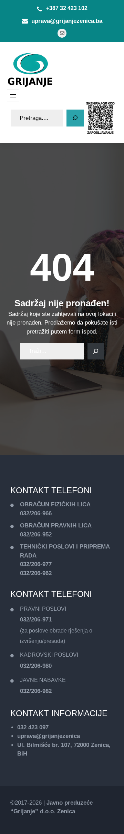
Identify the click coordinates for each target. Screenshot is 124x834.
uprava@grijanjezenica (48, 736)
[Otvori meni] (13, 96)
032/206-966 (36, 513)
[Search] (95, 351)
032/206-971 (36, 619)
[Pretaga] (75, 118)
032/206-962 (36, 573)
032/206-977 (36, 564)
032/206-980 (36, 666)
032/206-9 (32, 534)
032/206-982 (36, 691)
